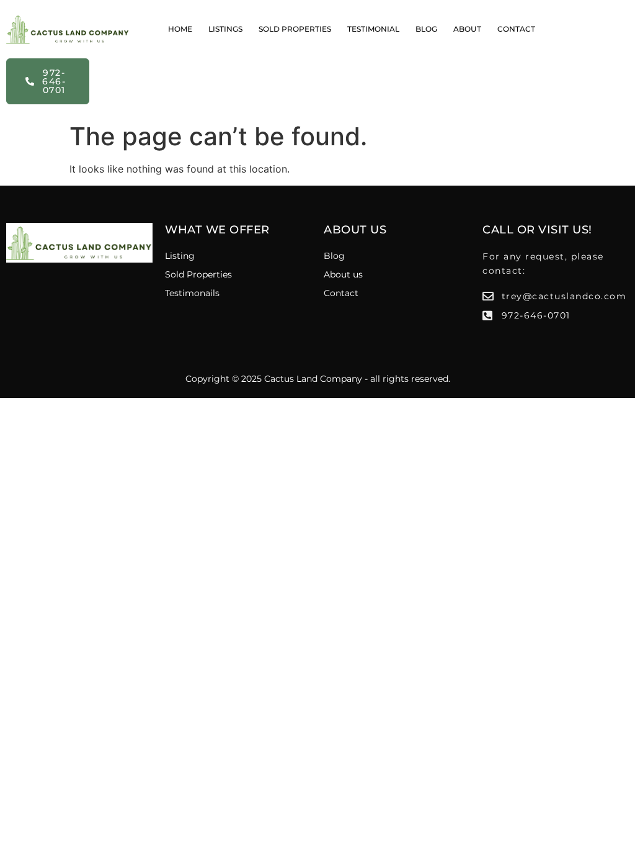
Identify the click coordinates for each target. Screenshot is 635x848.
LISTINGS (225, 29)
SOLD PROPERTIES (295, 29)
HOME (180, 29)
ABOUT (467, 29)
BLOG (426, 29)
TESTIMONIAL (373, 29)
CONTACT (516, 29)
